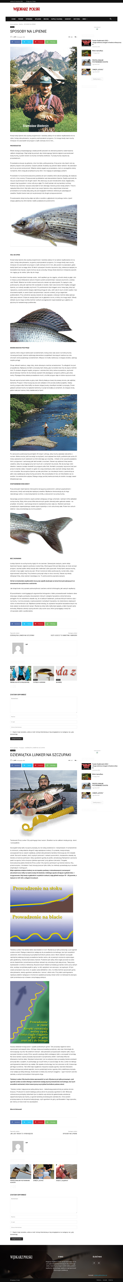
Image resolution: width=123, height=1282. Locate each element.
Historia (77, 19)
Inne (84, 19)
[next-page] (14, 686)
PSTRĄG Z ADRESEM (39, 682)
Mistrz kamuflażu (97, 51)
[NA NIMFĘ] (66, 673)
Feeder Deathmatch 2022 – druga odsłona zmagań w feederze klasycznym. (106, 42)
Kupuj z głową (56, 19)
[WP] (11, 37)
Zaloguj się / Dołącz (31, 1)
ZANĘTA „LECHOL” (97, 69)
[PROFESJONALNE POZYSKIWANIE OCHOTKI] (86, 62)
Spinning (29, 19)
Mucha (46, 19)
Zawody (68, 19)
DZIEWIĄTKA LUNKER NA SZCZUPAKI (22, 635)
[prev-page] (11, 686)
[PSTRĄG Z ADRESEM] (43, 673)
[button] (110, 19)
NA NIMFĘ (59, 682)
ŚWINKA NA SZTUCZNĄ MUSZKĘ (19, 682)
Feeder (20, 19)
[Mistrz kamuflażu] (86, 53)
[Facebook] (94, 1263)
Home (14, 19)
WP (15, 37)
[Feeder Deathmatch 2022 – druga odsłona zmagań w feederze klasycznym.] (86, 43)
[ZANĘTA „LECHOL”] (86, 72)
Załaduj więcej (97, 79)
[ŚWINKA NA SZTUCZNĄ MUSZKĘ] (20, 673)
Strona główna (14, 24)
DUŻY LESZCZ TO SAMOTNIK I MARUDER (64, 635)
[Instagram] (99, 1263)
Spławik (38, 19)
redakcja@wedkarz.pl (100, 1275)
